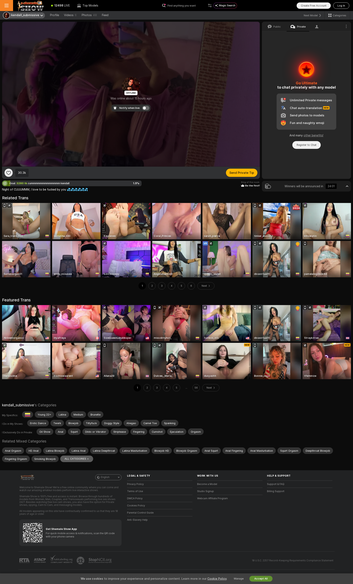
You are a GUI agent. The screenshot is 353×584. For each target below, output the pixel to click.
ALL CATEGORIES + (77, 458)
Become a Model (207, 484)
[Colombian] (27, 414)
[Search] (210, 5)
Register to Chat (306, 144)
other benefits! (313, 135)
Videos (70, 15)
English (105, 477)
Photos (89, 15)
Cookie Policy (217, 578)
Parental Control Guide (140, 512)
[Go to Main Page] (30, 5)
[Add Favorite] (8, 173)
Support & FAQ (275, 484)
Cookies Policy (136, 505)
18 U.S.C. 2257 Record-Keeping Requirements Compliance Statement (292, 560)
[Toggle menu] (6, 5)
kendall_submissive (18, 405)
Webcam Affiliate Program (212, 498)
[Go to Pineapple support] (81, 560)
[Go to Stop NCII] (100, 560)
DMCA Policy (135, 498)
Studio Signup (205, 491)
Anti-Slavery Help (137, 519)
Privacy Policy (135, 484)
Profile (54, 15)
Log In (341, 5)
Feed (105, 15)
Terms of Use (135, 491)
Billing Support (275, 491)
